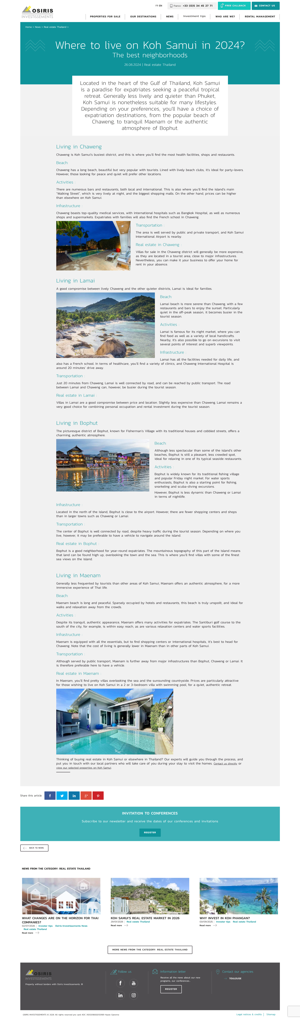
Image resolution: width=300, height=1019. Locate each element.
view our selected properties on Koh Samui (83, 768)
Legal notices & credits (249, 1014)
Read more (27, 932)
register (150, 832)
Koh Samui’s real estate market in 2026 (145, 918)
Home (29, 27)
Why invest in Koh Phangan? (225, 918)
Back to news (36, 847)
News (170, 16)
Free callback (235, 5)
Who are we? (225, 16)
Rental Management (260, 16)
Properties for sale (105, 16)
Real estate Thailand (55, 27)
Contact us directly (225, 764)
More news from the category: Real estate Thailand (150, 949)
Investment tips (194, 16)
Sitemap (270, 1014)
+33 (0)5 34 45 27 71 (198, 6)
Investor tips (46, 926)
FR (157, 5)
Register (171, 989)
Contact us (267, 5)
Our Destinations (143, 16)
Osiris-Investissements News (71, 926)
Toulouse (235, 978)
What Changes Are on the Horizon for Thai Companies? (60, 920)
